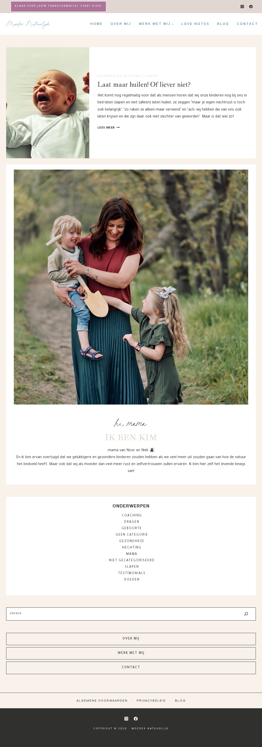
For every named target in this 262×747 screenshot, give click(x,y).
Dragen (131, 522)
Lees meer (108, 128)
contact (131, 668)
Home (96, 24)
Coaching (132, 516)
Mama (131, 554)
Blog (223, 24)
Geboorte (132, 528)
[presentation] (47, 102)
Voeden (132, 580)
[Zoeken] (246, 614)
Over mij (121, 24)
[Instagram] (242, 6)
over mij (131, 639)
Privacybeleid (151, 700)
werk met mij (131, 653)
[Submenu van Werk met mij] (156, 23)
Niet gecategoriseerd (132, 561)
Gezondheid (108, 76)
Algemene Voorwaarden (102, 700)
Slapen (151, 76)
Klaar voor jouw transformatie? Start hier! (58, 6)
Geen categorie (132, 535)
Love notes (195, 24)
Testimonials (132, 573)
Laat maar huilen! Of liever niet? (144, 84)
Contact (247, 24)
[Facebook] (250, 6)
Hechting (131, 76)
